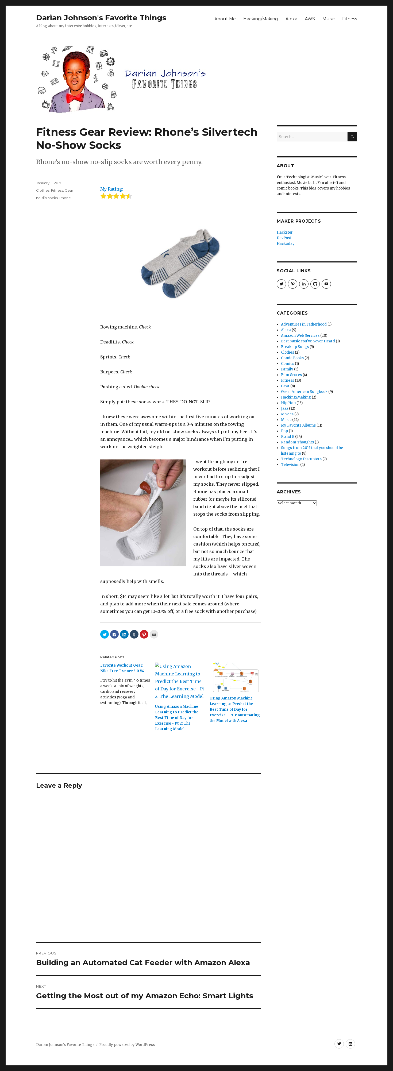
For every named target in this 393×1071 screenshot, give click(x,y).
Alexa (291, 18)
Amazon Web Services (300, 335)
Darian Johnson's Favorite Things (101, 17)
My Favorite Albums (298, 425)
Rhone (65, 198)
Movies (287, 414)
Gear (69, 190)
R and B (287, 436)
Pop (284, 431)
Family (287, 369)
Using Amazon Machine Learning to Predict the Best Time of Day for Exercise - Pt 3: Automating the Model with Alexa (235, 709)
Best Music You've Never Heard (308, 341)
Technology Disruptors (301, 459)
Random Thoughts (297, 442)
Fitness (349, 18)
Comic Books (292, 358)
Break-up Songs (295, 347)
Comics (287, 363)
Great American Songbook (304, 391)
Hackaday (286, 243)
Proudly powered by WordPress (127, 1044)
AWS (310, 18)
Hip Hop (288, 403)
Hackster (285, 232)
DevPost (284, 238)
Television (290, 464)
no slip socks (47, 198)
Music (328, 18)
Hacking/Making (260, 18)
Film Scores (291, 375)
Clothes (42, 190)
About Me (225, 18)
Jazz (284, 408)
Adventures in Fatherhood (304, 324)
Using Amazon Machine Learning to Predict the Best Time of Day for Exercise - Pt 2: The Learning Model (176, 717)
